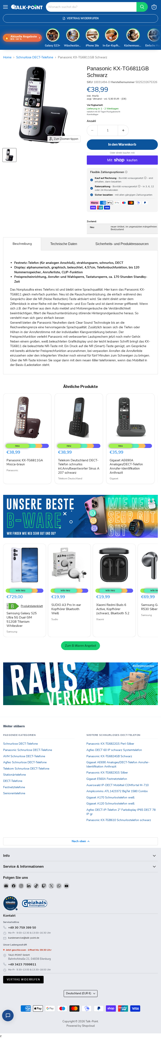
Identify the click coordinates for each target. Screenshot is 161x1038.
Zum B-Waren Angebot (80, 645)
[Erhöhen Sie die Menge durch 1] (123, 130)
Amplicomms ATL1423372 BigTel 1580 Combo (117, 791)
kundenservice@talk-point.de (23, 937)
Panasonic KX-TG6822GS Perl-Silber (110, 744)
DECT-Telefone (12, 781)
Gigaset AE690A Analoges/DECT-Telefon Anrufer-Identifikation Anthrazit (126, 466)
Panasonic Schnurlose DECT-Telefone (27, 750)
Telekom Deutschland (70, 478)
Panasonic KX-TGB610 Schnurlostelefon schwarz (118, 820)
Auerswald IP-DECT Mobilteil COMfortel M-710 (117, 785)
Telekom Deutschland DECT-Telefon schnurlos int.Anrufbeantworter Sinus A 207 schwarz (78, 466)
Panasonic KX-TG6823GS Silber (107, 773)
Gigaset (114, 478)
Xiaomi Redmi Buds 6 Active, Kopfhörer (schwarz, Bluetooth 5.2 (112, 609)
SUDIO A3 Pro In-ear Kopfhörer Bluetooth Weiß (66, 609)
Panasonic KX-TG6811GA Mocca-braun (24, 462)
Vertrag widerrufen (23, 979)
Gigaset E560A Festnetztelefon (106, 779)
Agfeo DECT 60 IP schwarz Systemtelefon (114, 750)
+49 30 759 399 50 (22, 927)
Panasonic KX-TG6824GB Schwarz (109, 756)
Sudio (54, 619)
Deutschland (78, 993)
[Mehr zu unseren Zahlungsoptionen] (126, 172)
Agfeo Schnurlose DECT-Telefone (25, 762)
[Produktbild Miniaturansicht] (9, 155)
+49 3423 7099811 (22, 964)
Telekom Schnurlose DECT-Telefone (26, 769)
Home (7, 57)
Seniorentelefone (14, 793)
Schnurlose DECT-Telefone (34, 57)
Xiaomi (100, 619)
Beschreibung (22, 244)
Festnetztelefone (14, 787)
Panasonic (12, 470)
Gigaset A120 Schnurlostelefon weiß (110, 804)
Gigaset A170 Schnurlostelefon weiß (110, 797)
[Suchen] (142, 7)
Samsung (11, 631)
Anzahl (91, 121)
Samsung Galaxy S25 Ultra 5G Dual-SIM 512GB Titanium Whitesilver (21, 619)
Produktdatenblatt (32, 606)
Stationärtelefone (14, 775)
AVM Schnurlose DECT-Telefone (24, 756)
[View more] (80, 516)
